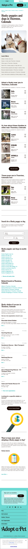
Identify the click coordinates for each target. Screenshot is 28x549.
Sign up (20, 5)
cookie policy (11, 542)
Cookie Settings (13, 546)
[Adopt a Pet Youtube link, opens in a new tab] (15, 507)
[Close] (25, 540)
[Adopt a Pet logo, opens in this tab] (14, 531)
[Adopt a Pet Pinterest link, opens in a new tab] (13, 507)
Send (21, 495)
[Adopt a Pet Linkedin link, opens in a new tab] (21, 507)
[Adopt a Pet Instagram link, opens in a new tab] (18, 507)
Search (14, 242)
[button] (25, 91)
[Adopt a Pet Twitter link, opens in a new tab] (10, 507)
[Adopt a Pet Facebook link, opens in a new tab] (7, 507)
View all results (14, 168)
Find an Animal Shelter (14, 408)
